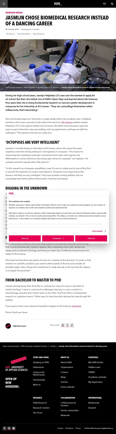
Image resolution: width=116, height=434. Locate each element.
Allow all (91, 238)
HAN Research (40, 403)
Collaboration (68, 398)
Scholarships (39, 380)
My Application (95, 382)
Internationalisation (23, 34)
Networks (65, 415)
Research (37, 398)
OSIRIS (91, 372)
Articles (55, 87)
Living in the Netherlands (39, 373)
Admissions (38, 367)
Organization (67, 367)
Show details (97, 231)
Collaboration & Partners (68, 404)
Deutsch (92, 408)
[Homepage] (58, 3)
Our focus (37, 412)
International (95, 398)
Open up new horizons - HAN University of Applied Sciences (27, 87)
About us (65, 357)
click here (76, 306)
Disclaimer (69, 428)
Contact (64, 372)
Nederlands (93, 403)
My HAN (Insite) (95, 362)
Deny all (25, 238)
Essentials (93, 357)
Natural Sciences (38, 34)
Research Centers (41, 408)
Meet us (36, 384)
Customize (56, 238)
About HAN (66, 362)
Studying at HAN (41, 362)
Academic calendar (97, 377)
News (63, 377)
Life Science (66, 122)
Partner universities (70, 410)
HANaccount (94, 367)
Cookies (60, 428)
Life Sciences (10, 34)
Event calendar (68, 387)
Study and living (41, 357)
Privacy (78, 428)
